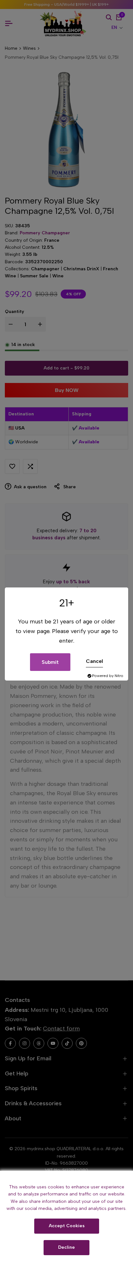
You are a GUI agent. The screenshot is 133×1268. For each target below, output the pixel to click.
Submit (50, 662)
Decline (66, 1247)
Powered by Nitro (107, 675)
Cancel (94, 661)
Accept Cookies (67, 1226)
